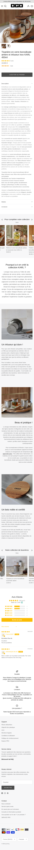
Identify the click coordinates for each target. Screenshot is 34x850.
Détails (4, 202)
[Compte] (28, 6)
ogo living (7, 843)
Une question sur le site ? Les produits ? (14, 814)
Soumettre (8, 787)
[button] (6, 61)
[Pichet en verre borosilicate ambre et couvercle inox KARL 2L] (16, 235)
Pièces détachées (7, 724)
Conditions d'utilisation (8, 735)
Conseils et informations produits (11, 812)
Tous (17, 222)
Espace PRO (5, 741)
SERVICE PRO (6, 817)
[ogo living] (17, 6)
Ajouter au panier (17, 74)
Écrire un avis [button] (17, 620)
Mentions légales (7, 733)
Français (21, 839)
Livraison (4, 207)
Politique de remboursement (10, 738)
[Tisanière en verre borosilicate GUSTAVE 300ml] (16, 566)
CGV (3, 730)
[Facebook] (2, 793)
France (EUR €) (7, 839)
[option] (17, 26)
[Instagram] (5, 793)
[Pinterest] (7, 793)
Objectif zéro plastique (8, 727)
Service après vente (7, 806)
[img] (6, 631)
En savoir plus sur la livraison (10, 809)
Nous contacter (6, 804)
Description (5, 83)
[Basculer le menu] (2, 6)
